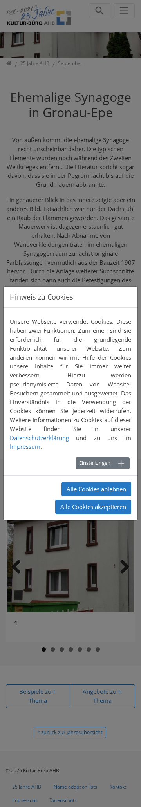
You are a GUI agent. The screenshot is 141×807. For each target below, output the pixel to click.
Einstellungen (94, 462)
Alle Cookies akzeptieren (93, 507)
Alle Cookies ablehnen (96, 489)
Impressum (25, 446)
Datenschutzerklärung (39, 438)
